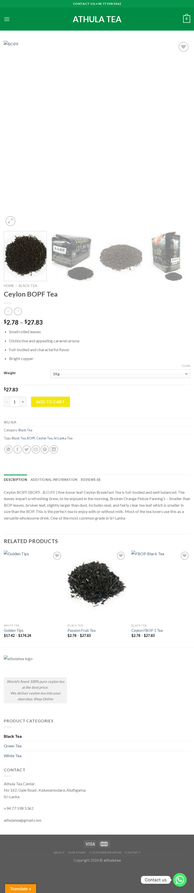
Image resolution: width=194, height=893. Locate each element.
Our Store (77, 852)
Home (9, 286)
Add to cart (50, 401)
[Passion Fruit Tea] (96, 585)
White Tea (12, 755)
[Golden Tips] (33, 585)
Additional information (54, 480)
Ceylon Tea (44, 438)
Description (15, 480)
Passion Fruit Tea (81, 630)
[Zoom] (10, 221)
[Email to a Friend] (36, 449)
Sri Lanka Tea (63, 438)
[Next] (180, 134)
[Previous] (13, 134)
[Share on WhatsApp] (8, 449)
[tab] (15, 480)
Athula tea (97, 19)
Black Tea (28, 286)
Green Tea (12, 745)
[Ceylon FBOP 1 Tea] (160, 585)
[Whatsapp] (180, 880)
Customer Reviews (105, 852)
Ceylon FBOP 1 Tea (147, 630)
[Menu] (7, 19)
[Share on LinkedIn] (54, 449)
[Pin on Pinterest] (45, 449)
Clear (186, 365)
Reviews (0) (90, 480)
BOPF (31, 438)
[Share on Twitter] (26, 449)
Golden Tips (13, 630)
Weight (10, 373)
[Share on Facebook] (17, 449)
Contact (132, 852)
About (59, 852)
